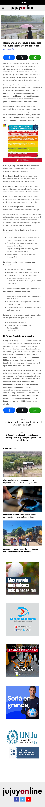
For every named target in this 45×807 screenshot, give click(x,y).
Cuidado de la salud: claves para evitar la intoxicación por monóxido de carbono (19, 516)
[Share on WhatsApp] (35, 57)
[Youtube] (28, 799)
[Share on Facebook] (9, 57)
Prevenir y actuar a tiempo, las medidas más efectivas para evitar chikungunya (21, 550)
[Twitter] (22, 799)
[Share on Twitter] (22, 57)
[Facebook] (16, 799)
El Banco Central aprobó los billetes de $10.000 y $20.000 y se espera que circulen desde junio (22, 437)
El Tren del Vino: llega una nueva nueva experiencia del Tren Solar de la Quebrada (20, 481)
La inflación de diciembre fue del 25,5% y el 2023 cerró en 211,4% (22, 424)
